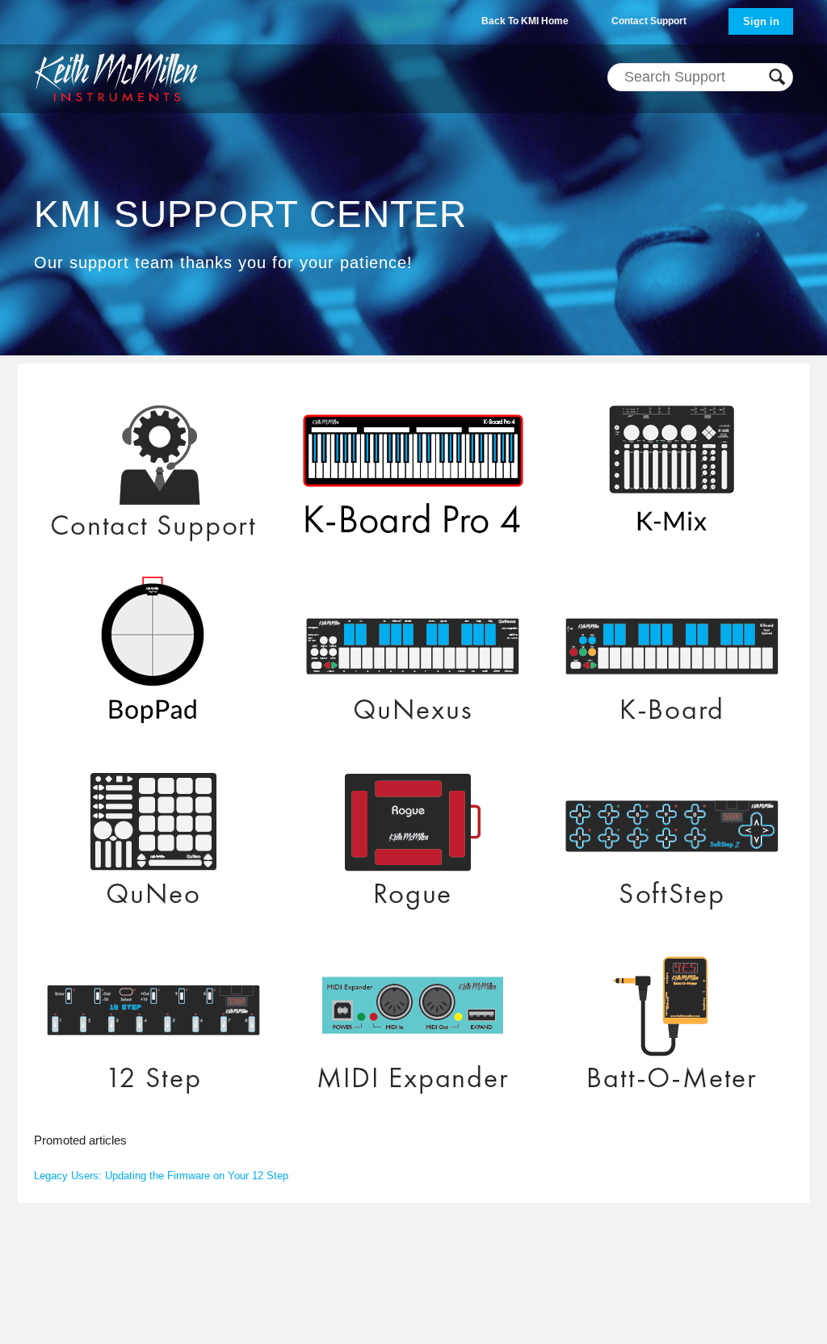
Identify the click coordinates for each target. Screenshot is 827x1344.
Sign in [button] (761, 21)
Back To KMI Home (525, 21)
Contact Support (648, 21)
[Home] (116, 76)
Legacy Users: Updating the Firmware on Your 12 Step (161, 1176)
